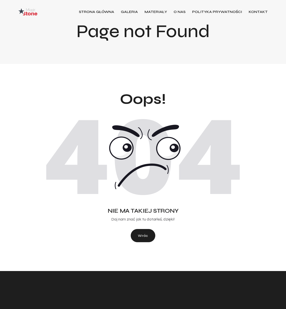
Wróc (143, 235)
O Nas (179, 12)
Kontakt (258, 12)
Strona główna (96, 12)
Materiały (156, 12)
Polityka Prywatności (217, 12)
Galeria (129, 12)
